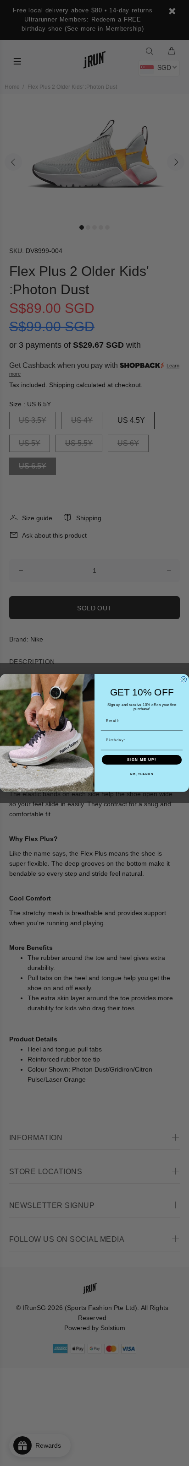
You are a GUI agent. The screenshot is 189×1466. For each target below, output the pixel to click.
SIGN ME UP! (141, 760)
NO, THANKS (141, 774)
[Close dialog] (184, 680)
